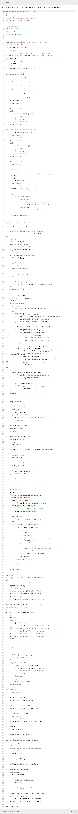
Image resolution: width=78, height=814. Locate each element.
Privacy (13, 811)
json (75, 811)
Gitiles (9, 811)
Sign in (74, 2)
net (49, 7)
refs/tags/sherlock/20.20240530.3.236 (33, 7)
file (33, 11)
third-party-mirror (8, 7)
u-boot (17, 7)
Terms (17, 811)
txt (72, 811)
